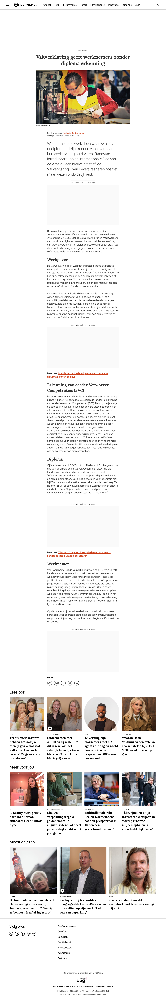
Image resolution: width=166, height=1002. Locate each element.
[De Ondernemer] (25, 5)
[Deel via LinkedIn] (76, 683)
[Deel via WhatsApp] (56, 683)
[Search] (158, 4)
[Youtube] (34, 934)
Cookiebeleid (57, 986)
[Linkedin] (17, 934)
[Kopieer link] (49, 683)
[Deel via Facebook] (63, 683)
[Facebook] (23, 934)
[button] (85, 986)
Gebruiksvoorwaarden (104, 986)
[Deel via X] (70, 683)
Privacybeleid (70, 986)
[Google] (11, 934)
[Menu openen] (7, 4)
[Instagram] (29, 934)
